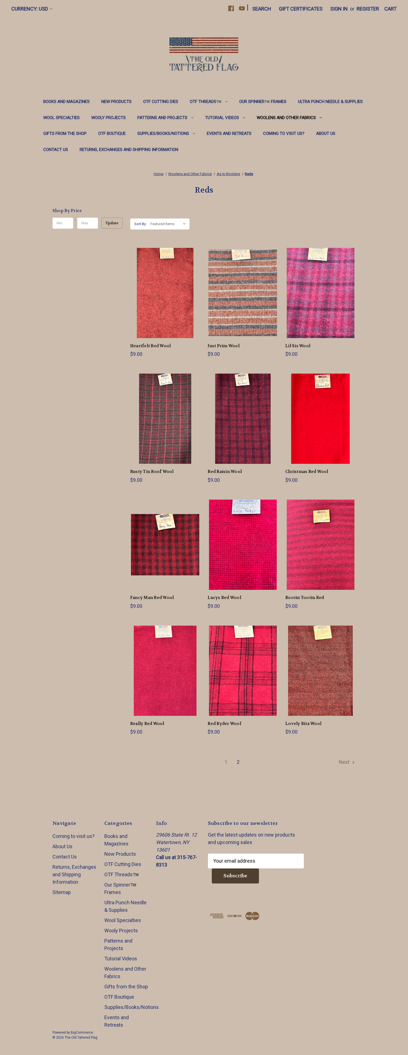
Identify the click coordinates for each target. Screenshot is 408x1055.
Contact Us (55, 149)
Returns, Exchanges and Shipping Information (129, 149)
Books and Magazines (66, 101)
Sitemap (61, 892)
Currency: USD (29, 9)
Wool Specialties (61, 117)
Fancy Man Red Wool (152, 597)
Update (112, 223)
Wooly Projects (108, 117)
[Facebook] (231, 8)
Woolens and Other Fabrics (286, 117)
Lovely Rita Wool (303, 723)
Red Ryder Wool (224, 723)
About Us (325, 133)
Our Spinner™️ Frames (262, 101)
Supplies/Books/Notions (163, 133)
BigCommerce (82, 1032)
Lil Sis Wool (297, 346)
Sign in (339, 9)
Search (261, 9)
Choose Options (165, 299)
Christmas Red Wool (306, 471)
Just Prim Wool (224, 346)
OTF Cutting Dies (160, 101)
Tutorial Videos (222, 117)
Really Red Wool (147, 723)
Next (345, 762)
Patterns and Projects (162, 117)
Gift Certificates (301, 9)
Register (368, 9)
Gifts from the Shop (65, 133)
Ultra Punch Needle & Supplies (330, 101)
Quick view (160, 286)
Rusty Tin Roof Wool (152, 471)
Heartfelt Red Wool (150, 346)
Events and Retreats (229, 133)
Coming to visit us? (283, 133)
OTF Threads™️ (205, 101)
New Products (116, 101)
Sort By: (140, 224)
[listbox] (169, 224)
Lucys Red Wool (224, 597)
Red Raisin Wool (225, 471)
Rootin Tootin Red (304, 597)
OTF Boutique (112, 133)
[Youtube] (242, 8)
